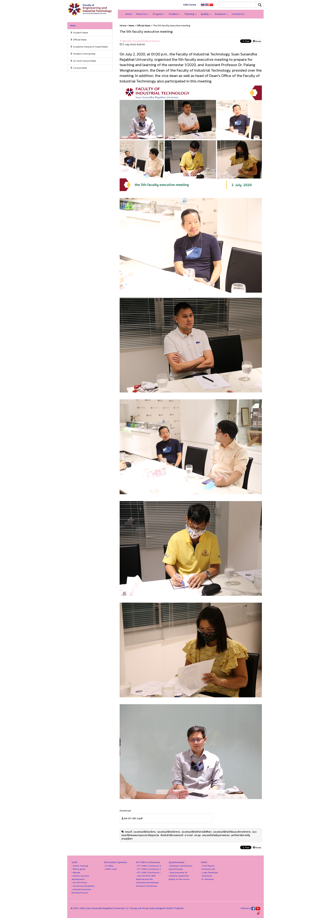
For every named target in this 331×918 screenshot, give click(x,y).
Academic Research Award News (90, 47)
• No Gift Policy (79, 882)
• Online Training (80, 865)
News (73, 25)
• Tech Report (207, 865)
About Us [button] (141, 14)
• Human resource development (80, 877)
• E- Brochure (207, 879)
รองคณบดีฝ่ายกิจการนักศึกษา (197, 832)
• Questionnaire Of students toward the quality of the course (179, 876)
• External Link (208, 869)
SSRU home (189, 5)
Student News (80, 32)
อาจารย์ (189, 835)
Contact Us (238, 14)
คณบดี (128, 832)
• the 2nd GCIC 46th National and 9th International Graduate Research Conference (147, 881)
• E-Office (108, 865)
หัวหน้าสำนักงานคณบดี (172, 835)
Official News (79, 39)
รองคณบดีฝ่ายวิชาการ (168, 832)
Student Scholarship (83, 54)
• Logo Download (209, 872)
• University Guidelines (83, 886)
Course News (79, 68)
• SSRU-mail (110, 869)
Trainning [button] (189, 14)
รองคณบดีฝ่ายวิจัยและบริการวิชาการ (232, 832)
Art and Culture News (84, 61)
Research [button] (220, 14)
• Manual (76, 872)
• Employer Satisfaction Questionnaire (180, 867)
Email (258, 41)
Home (128, 14)
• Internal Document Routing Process (81, 891)
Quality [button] (205, 14)
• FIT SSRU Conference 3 (148, 865)
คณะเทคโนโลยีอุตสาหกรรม (215, 835)
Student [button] (173, 14)
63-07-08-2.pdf (133, 818)
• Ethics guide (78, 869)
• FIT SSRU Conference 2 (148, 869)
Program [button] (158, 14)
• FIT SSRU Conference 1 (148, 872)
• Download (206, 875)
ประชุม (197, 835)
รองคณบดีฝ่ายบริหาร (145, 832)
